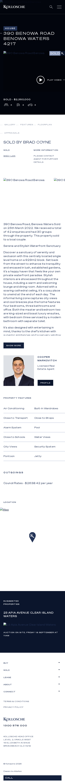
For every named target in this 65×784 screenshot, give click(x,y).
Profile (45, 383)
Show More (13, 345)
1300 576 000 (15, 725)
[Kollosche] (14, 7)
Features (26, 124)
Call (9, 778)
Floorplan (45, 124)
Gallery (9, 124)
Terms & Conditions (16, 701)
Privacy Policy (13, 707)
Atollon (18, 771)
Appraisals (11, 133)
